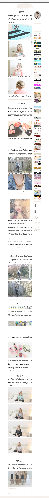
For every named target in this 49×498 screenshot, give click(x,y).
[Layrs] (37, 54)
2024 (34, 204)
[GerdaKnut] (37, 91)
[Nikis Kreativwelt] (37, 124)
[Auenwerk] (37, 134)
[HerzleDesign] (37, 36)
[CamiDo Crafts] (37, 62)
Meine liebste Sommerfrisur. (19, 11)
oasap (16, 280)
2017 (34, 210)
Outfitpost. (20, 146)
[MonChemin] (37, 96)
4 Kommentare (18, 328)
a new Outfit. (19, 251)
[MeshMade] (37, 176)
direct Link (22, 403)
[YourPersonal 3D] (37, 152)
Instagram (14, 378)
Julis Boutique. (19, 303)
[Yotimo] (37, 186)
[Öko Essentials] (37, 119)
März (35, 230)
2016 (34, 211)
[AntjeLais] (37, 181)
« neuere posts (9, 493)
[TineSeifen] (37, 171)
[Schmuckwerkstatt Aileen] (37, 83)
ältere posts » (30, 493)
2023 (34, 205)
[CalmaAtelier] (36, 105)
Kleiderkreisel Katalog (14, 119)
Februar (35, 231)
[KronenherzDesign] (37, 199)
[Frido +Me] (37, 142)
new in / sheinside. (19, 375)
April (35, 221)
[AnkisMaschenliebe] (37, 59)
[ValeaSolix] (37, 165)
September (36, 217)
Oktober (36, 216)
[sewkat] (37, 147)
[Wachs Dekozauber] (37, 189)
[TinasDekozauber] (37, 160)
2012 (34, 233)
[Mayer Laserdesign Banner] (37, 73)
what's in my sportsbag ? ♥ (20, 103)
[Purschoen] (37, 88)
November (36, 215)
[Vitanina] (37, 49)
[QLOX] (37, 78)
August (35, 218)
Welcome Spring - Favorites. (19, 332)
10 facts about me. (19, 197)
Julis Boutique (27, 311)
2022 (34, 206)
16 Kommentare (18, 247)
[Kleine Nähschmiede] (37, 67)
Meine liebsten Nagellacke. (20, 460)
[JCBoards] (37, 116)
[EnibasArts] (37, 194)
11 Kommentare (18, 193)
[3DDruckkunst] (37, 157)
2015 (34, 212)
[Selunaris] (37, 129)
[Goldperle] (37, 111)
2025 (34, 203)
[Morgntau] (37, 101)
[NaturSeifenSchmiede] (37, 44)
